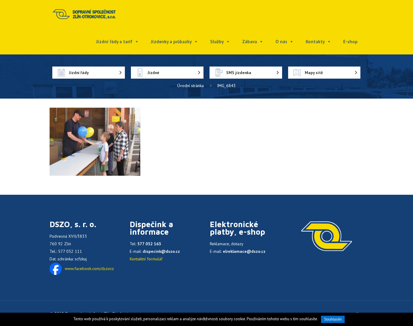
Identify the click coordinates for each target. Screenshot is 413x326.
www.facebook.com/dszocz (89, 268)
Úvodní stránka (190, 85)
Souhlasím (333, 319)
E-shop (350, 41)
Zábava (249, 41)
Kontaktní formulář (146, 259)
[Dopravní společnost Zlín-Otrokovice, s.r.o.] (84, 13)
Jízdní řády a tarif (114, 41)
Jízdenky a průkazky (171, 41)
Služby (217, 41)
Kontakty (315, 41)
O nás (281, 41)
